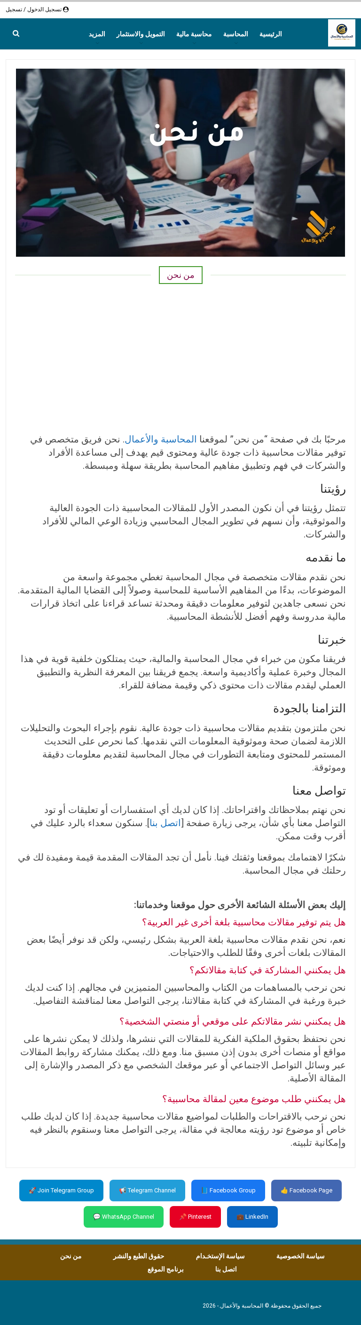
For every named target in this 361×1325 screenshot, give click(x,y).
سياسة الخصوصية (300, 1256)
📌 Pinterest (195, 1216)
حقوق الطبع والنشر (139, 1256)
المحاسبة (235, 34)
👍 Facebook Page (306, 1190)
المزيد (97, 34)
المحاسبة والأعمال (161, 439)
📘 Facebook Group (228, 1190)
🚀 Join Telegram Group (61, 1190)
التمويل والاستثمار (141, 34)
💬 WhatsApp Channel (123, 1216)
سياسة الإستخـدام (220, 1256)
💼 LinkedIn (252, 1216)
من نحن (71, 1256)
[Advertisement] (180, 357)
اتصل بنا (165, 822)
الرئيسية (270, 34)
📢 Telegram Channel (147, 1190)
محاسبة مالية (194, 34)
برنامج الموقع (166, 1269)
